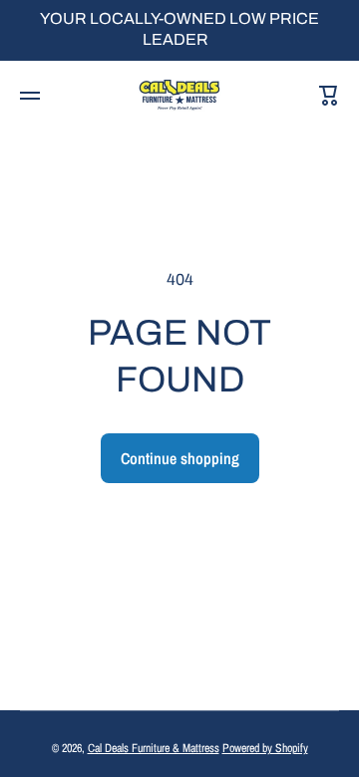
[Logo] (179, 96)
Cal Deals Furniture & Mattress (153, 748)
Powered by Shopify (265, 748)
